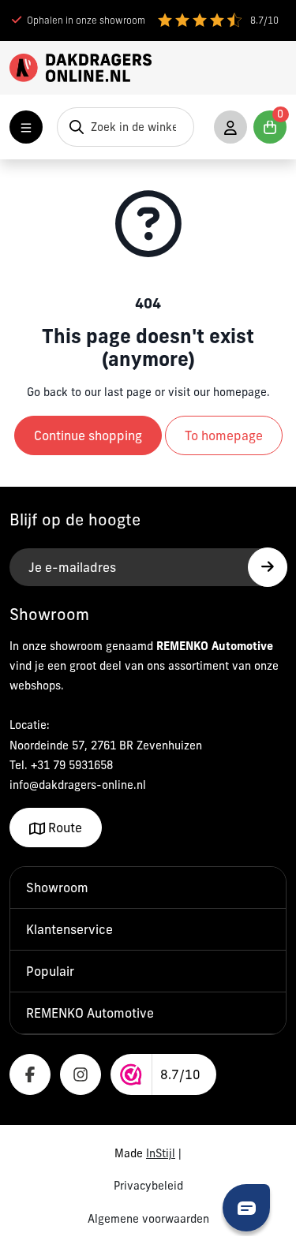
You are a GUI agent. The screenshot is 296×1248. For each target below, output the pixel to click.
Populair (50, 971)
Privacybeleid (148, 1186)
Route (63, 827)
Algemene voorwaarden (148, 1219)
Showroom (57, 887)
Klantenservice (69, 929)
